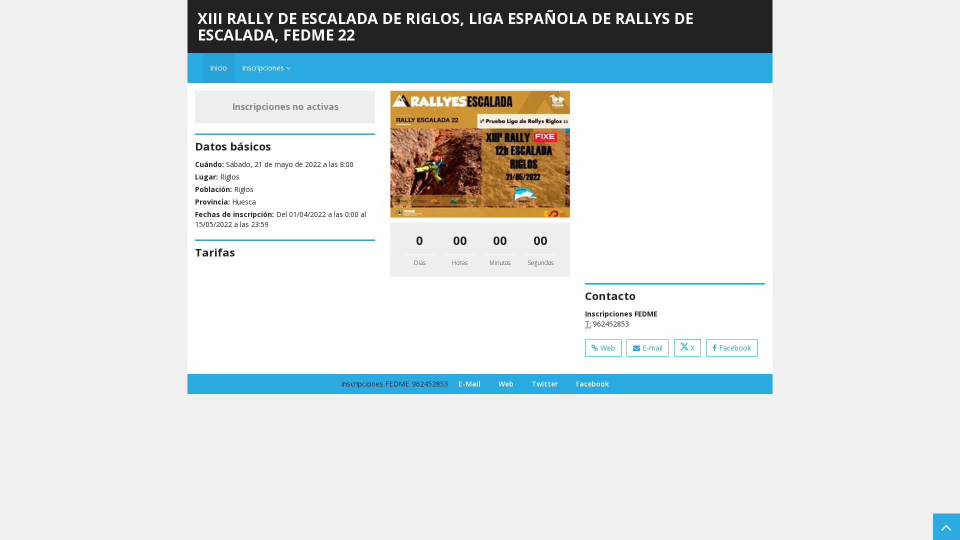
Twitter (545, 383)
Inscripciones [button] (264, 67)
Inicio (218, 67)
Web (607, 347)
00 (460, 240)
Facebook (735, 347)
